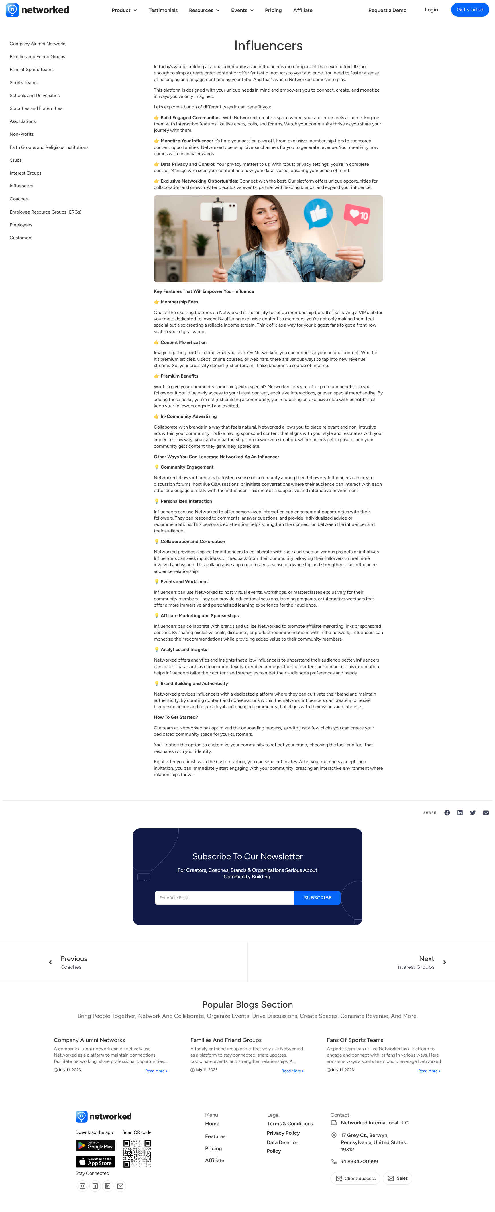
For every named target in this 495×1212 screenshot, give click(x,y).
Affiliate (303, 10)
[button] (470, 10)
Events (239, 10)
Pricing (273, 10)
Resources (201, 10)
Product (121, 10)
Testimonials (163, 10)
